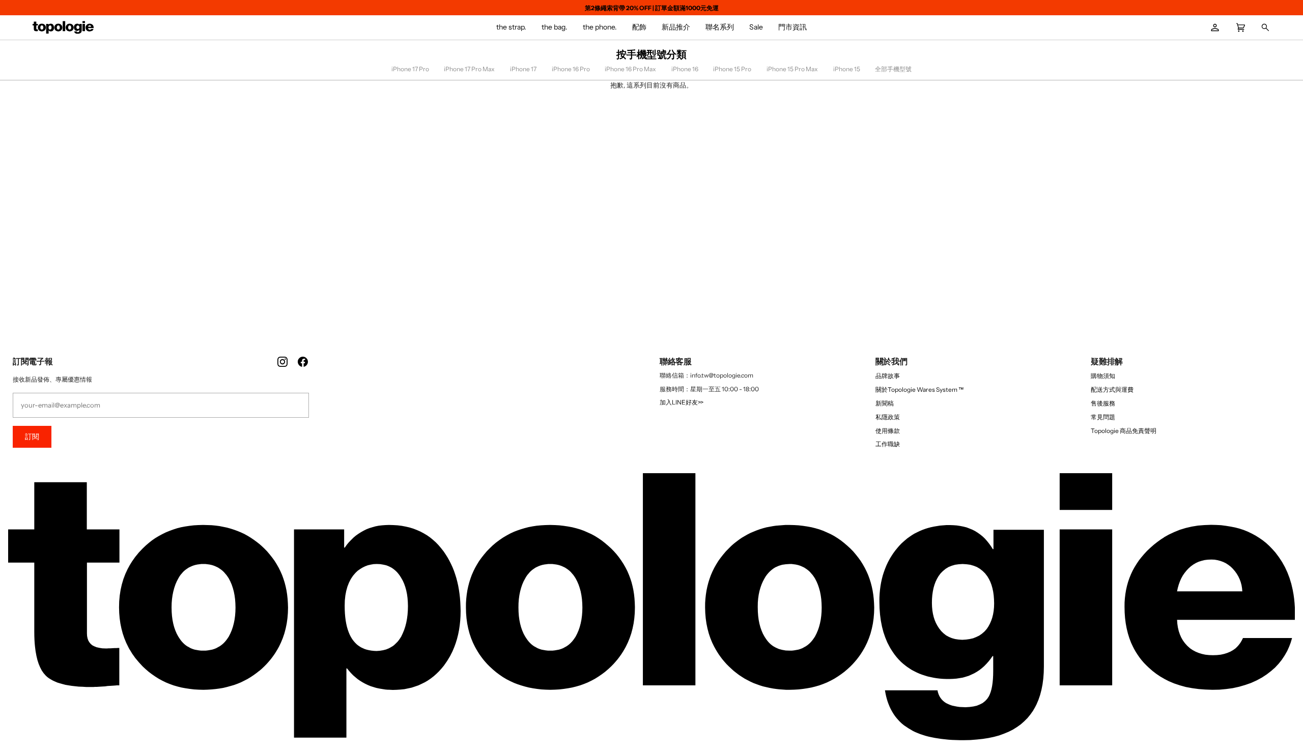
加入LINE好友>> (681, 402)
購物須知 (1103, 376)
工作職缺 (887, 444)
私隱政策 (887, 417)
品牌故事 (887, 376)
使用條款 (887, 431)
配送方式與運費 (1112, 389)
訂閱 (32, 436)
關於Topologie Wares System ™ (919, 389)
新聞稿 (884, 403)
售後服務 (1103, 403)
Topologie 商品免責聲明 (1123, 431)
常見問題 (1103, 417)
